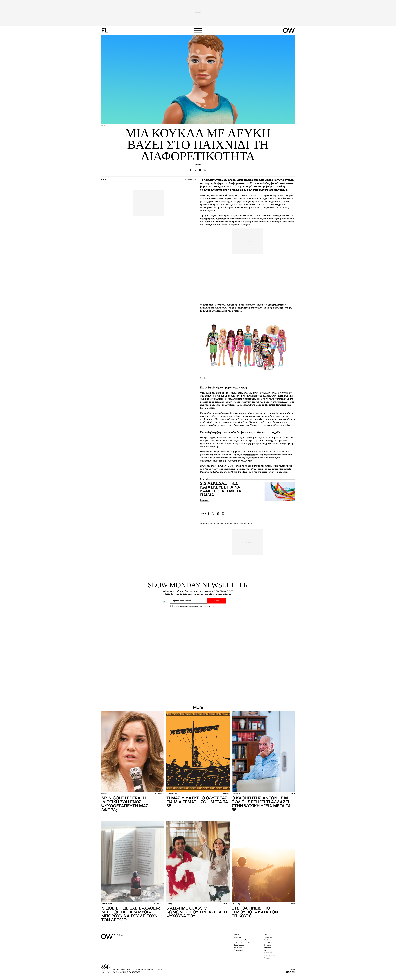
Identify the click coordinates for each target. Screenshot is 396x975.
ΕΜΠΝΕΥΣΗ (204, 524)
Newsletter (238, 948)
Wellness (267, 940)
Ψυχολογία (268, 937)
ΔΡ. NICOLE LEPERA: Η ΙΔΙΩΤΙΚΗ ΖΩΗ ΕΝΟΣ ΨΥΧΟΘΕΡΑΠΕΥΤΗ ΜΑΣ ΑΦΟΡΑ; (124, 804)
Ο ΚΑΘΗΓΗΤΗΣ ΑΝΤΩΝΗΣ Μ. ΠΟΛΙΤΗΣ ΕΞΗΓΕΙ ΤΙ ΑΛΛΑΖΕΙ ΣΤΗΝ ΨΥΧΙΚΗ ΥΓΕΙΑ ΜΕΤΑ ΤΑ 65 (261, 804)
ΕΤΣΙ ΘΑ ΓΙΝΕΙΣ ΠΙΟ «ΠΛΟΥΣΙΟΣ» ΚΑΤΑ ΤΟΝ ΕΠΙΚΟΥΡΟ (255, 912)
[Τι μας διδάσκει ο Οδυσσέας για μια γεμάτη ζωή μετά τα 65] (198, 751)
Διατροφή (268, 942)
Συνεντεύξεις (236, 794)
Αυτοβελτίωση (171, 794)
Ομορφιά (267, 948)
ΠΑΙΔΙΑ (212, 524)
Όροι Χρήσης (239, 945)
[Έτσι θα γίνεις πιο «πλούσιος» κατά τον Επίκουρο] (263, 861)
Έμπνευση (198, 165)
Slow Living (236, 904)
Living (266, 950)
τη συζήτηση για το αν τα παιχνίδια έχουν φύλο (267, 425)
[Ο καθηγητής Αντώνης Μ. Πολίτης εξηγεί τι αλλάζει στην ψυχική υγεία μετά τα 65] (263, 751)
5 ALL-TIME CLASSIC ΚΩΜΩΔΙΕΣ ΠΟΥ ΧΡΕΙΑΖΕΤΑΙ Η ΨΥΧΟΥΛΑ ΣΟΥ (196, 912)
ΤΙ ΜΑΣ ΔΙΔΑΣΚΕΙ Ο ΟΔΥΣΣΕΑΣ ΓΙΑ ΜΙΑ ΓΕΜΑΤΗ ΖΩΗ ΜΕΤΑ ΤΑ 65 (197, 802)
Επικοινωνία (238, 950)
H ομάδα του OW (240, 940)
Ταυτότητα (238, 937)
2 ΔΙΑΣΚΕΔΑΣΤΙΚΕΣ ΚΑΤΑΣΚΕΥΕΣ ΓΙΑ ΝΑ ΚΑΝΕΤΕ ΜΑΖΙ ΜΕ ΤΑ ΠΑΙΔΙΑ (220, 489)
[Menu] (198, 30)
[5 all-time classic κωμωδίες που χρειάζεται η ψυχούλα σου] (198, 861)
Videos (267, 958)
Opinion (104, 794)
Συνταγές (268, 945)
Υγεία (266, 935)
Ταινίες (169, 904)
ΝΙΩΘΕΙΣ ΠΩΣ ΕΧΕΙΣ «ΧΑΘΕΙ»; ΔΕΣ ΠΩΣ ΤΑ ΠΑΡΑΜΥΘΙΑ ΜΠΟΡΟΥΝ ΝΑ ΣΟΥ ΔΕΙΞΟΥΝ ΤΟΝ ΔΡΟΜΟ (130, 914)
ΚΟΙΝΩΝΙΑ (220, 524)
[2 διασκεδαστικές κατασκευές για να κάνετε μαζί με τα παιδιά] (280, 491)
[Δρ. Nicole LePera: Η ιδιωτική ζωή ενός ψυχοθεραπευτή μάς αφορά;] (132, 751)
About (236, 935)
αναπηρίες (274, 438)
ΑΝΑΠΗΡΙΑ (229, 524)
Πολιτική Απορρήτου (242, 942)
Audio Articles (269, 955)
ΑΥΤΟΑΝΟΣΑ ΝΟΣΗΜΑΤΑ (243, 524)
